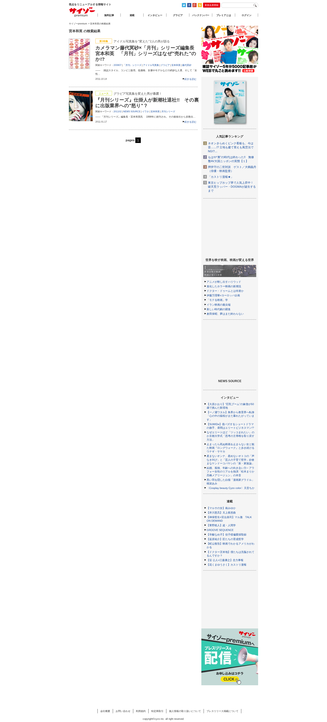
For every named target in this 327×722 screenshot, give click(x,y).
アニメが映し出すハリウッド (224, 281)
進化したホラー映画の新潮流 (224, 286)
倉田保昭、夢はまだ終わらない (225, 313)
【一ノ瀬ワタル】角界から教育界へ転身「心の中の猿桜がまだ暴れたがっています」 (230, 416)
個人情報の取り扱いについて (185, 711)
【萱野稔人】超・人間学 (221, 525)
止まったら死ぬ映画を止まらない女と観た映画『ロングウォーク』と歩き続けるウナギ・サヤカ (230, 448)
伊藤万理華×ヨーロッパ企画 (223, 295)
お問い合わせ (123, 711)
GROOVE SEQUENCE (220, 530)
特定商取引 (157, 711)
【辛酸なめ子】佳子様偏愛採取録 (226, 534)
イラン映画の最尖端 (218, 304)
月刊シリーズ (168, 111)
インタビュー (155, 15)
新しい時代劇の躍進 (218, 309)
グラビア (165, 65)
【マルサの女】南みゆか (221, 508)
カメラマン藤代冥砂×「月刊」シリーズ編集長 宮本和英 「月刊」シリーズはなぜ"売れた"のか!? (145, 53)
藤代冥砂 (186, 65)
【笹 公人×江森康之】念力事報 (225, 560)
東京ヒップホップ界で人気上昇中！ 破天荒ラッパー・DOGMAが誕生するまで (232, 186)
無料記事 (109, 15)
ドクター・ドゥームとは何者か (225, 290)
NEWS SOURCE (131, 111)
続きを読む (190, 79)
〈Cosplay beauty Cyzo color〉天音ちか (231, 487)
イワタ (145, 111)
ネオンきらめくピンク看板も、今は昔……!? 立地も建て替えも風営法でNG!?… (231, 147)
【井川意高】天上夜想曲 (221, 512)
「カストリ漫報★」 (221, 176)
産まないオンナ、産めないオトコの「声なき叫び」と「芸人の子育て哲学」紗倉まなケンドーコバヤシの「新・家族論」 (230, 459)
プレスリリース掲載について (222, 711)
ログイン (246, 15)
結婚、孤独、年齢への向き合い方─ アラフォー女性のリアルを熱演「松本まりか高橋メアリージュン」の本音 (230, 471)
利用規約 (141, 711)
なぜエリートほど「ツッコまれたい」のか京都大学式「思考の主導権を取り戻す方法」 (230, 436)
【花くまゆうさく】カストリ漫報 (226, 564)
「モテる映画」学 (217, 299)
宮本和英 (176, 65)
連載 (132, 15)
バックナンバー (200, 15)
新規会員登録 (211, 5)
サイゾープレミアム (82, 12)
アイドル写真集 (151, 65)
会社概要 (105, 711)
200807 (117, 65)
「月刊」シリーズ (132, 65)
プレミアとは (223, 15)
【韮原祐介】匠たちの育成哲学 (225, 539)
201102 (117, 111)
